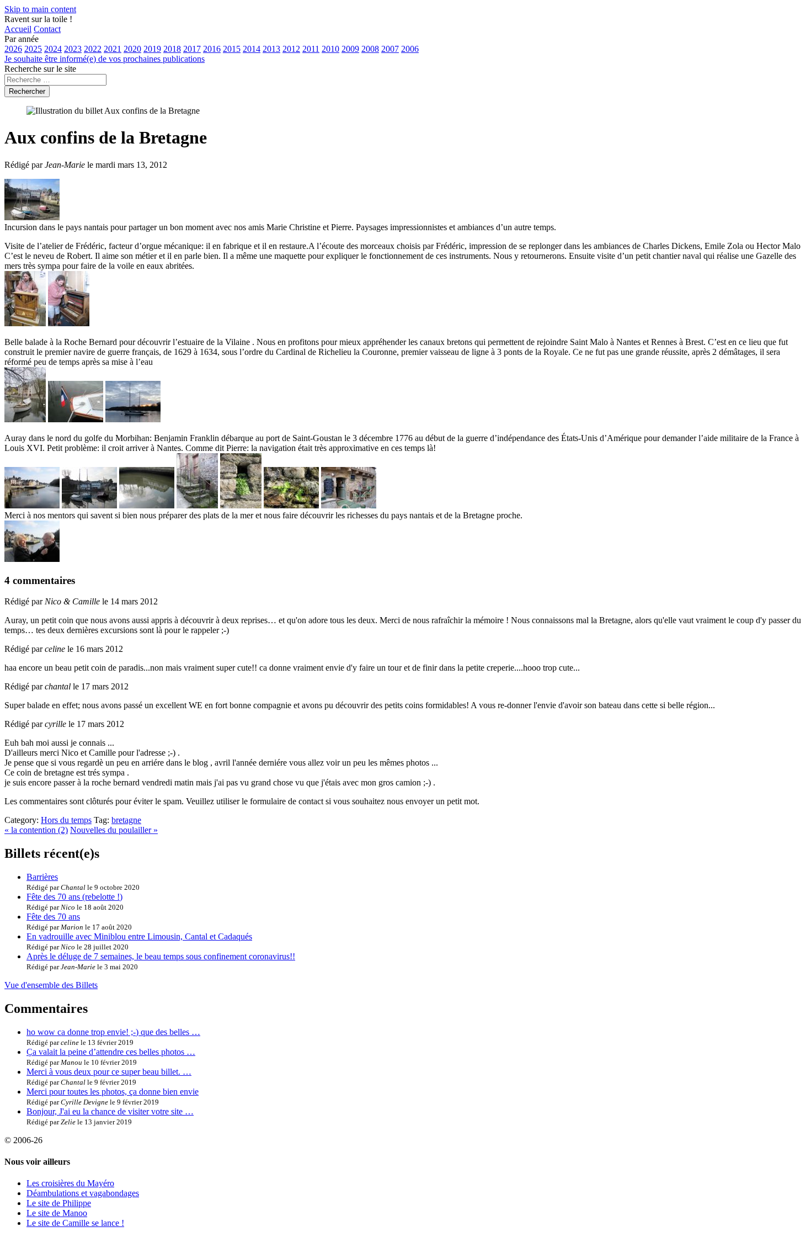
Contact (47, 29)
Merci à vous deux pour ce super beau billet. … (108, 1071)
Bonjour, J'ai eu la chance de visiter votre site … (110, 1111)
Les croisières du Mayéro (70, 1183)
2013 (271, 49)
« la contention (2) (36, 830)
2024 (53, 49)
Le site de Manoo (56, 1213)
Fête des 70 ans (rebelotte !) (74, 896)
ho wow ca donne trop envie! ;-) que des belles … (113, 1032)
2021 (112, 49)
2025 (33, 49)
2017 (192, 49)
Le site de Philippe (58, 1203)
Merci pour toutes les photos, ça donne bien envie (112, 1091)
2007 (390, 49)
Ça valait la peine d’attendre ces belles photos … (110, 1052)
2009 (350, 49)
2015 (232, 49)
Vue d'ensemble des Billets (51, 985)
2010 (330, 49)
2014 (251, 49)
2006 (410, 49)
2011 (310, 49)
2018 (172, 49)
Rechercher (27, 91)
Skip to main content (40, 9)
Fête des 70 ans (53, 916)
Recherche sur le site (40, 68)
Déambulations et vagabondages (82, 1193)
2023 (73, 49)
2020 (132, 49)
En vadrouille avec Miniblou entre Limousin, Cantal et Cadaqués (139, 936)
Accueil (17, 29)
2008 (370, 49)
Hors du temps (66, 820)
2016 (212, 49)
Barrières (42, 877)
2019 (152, 49)
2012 (291, 49)
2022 (93, 49)
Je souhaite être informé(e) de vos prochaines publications (104, 58)
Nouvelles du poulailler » (114, 830)
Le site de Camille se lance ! (75, 1223)
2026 (13, 49)
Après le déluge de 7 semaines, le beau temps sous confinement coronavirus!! (160, 956)
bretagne (126, 820)
